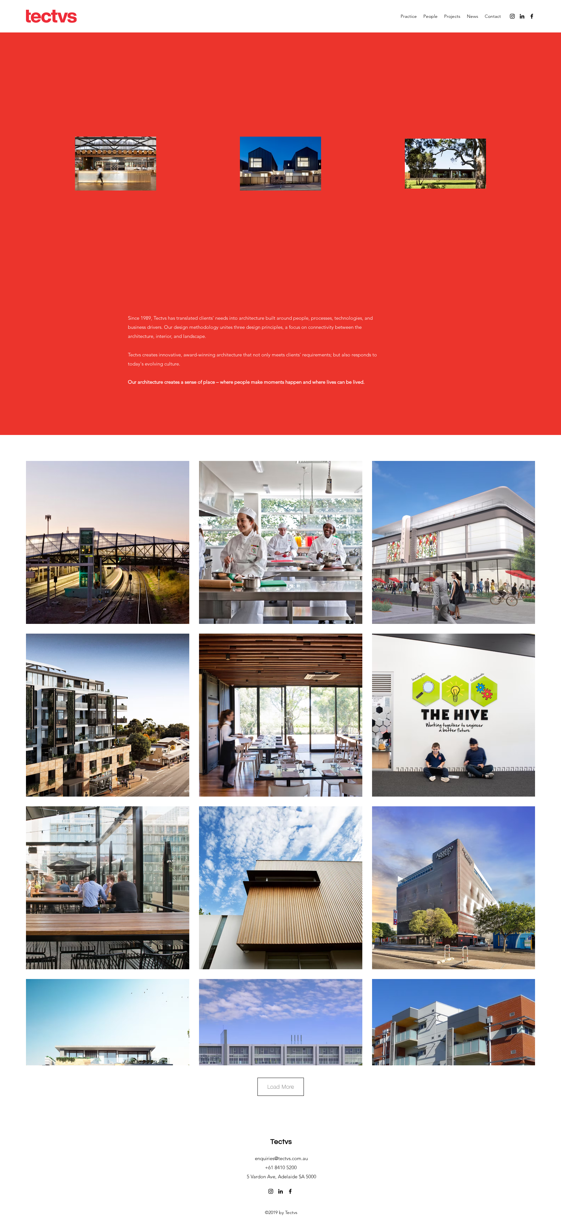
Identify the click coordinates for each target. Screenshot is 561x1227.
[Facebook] (532, 16)
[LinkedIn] (522, 16)
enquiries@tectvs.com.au (281, 1158)
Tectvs (281, 1142)
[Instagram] (512, 16)
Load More (280, 1086)
